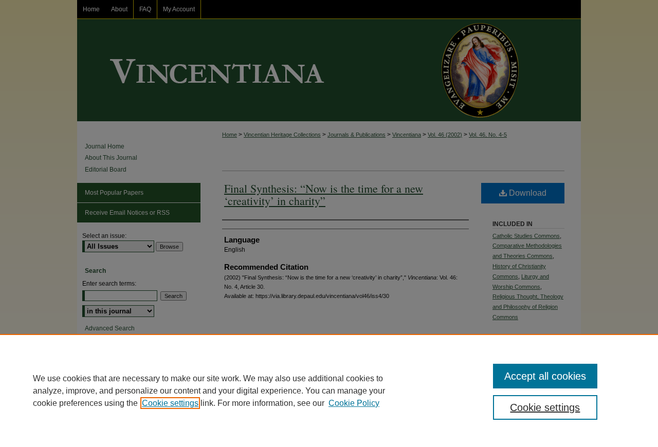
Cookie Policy (353, 403)
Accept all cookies (545, 376)
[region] (329, 390)
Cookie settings (170, 403)
